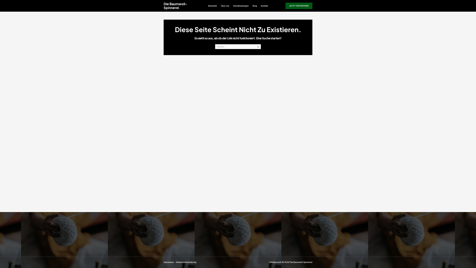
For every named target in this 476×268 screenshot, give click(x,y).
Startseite (212, 6)
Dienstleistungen (241, 6)
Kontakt (264, 6)
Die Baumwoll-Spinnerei (175, 6)
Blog (255, 6)
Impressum (169, 262)
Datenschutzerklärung (186, 262)
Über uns (225, 6)
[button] (298, 6)
